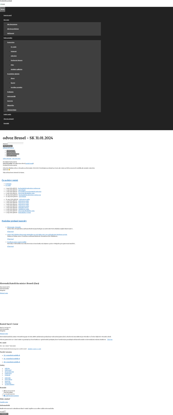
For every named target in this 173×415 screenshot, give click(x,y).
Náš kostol (10, 33)
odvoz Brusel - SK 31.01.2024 (11, 158)
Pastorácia (10, 42)
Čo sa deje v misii (10, 180)
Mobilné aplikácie (16, 69)
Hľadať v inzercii (11, 156)
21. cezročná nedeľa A (12, 359)
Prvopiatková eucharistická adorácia (29, 191)
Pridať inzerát (10, 151)
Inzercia (10, 101)
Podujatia (10, 92)
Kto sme (6, 20)
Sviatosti (13, 51)
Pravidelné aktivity (13, 74)
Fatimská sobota (23, 207)
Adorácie (14, 56)
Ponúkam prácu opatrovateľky (16, 242)
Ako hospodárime (13, 29)
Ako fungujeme (12, 24)
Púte (12, 65)
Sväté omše (7, 114)
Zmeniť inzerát (11, 152)
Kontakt (6, 123)
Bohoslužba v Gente (24, 212)
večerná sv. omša (24, 199)
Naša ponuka (8, 38)
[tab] (52, 184)
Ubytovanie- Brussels (14, 227)
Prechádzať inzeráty (12, 154)
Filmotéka (10, 105)
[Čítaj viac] (10, 231)
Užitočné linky (11, 110)
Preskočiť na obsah (6, 1)
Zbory (13, 78)
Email (2, 412)
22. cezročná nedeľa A (12, 355)
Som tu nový (8, 15)
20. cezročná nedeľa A (12, 362)
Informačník (11, 96)
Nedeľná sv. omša (23, 209)
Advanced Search (8, 148)
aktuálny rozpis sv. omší (34, 349)
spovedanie (22, 190)
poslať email (29, 163)
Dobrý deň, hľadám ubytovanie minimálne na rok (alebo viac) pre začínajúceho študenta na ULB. (37, 234)
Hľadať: (5, 144)
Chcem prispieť (9, 119)
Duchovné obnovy (16, 60)
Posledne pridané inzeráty (14, 221)
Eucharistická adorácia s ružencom (29, 188)
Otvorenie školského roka (26, 193)
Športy (13, 83)
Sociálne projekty (16, 87)
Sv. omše (13, 47)
